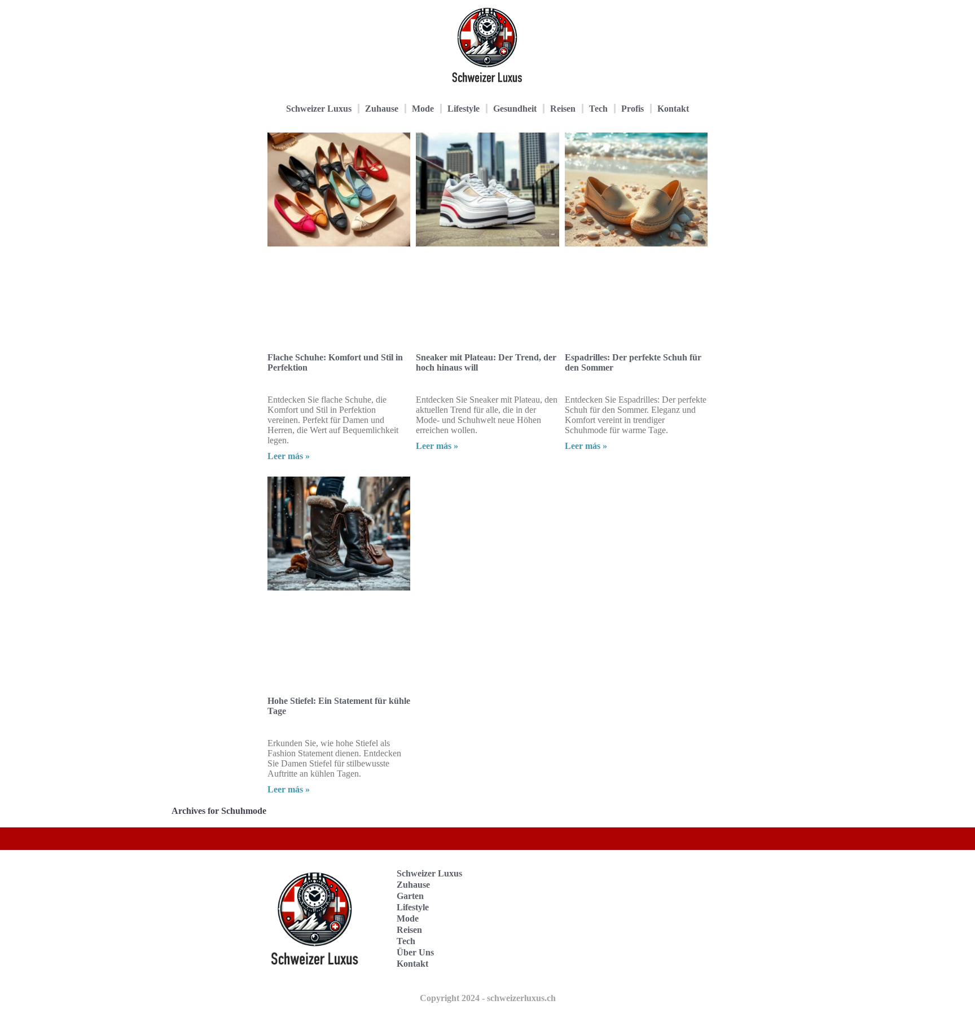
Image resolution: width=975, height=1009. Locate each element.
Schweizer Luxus (319, 108)
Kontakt (673, 108)
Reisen (563, 108)
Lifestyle (463, 108)
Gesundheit (515, 108)
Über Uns (415, 952)
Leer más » (288, 456)
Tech (598, 108)
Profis (632, 108)
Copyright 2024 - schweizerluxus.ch (488, 998)
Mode (423, 108)
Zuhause (381, 108)
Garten (410, 896)
